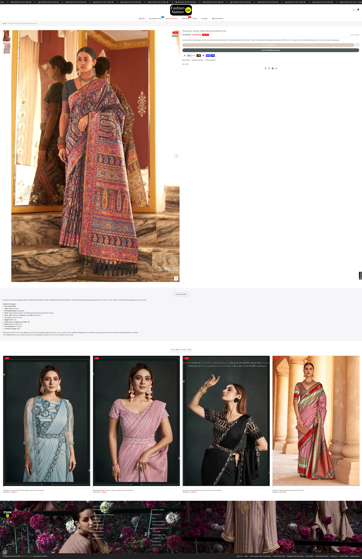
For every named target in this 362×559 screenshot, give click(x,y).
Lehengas (204, 18)
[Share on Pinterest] (272, 68)
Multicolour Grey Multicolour (22, 315)
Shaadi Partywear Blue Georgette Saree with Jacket (73, 490)
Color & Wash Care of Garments (163, 521)
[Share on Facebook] (265, 68)
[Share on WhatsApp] (276, 68)
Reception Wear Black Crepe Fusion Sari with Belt (252, 490)
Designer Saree (11, 309)
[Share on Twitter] (269, 68)
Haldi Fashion (97, 521)
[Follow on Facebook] (4, 522)
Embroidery (14, 311)
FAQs (154, 518)
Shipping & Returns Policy (160, 528)
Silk (9, 322)
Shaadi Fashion (97, 538)
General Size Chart (158, 525)
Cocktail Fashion (98, 531)
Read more (335, 40)
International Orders (159, 535)
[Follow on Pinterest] (11, 522)
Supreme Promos (26, 556)
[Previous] (14, 156)
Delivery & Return (197, 60)
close (360, 2)
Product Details (181, 294)
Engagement (97, 518)
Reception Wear (98, 535)
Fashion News (156, 545)
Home (5, 23)
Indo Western (219, 18)
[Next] (176, 156)
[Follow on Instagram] (7, 522)
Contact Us (156, 538)
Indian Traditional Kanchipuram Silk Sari (339, 490)
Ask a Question (210, 60)
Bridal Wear (186, 18)
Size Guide (186, 60)
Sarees (195, 18)
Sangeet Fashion (98, 528)
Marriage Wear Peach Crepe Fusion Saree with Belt (163, 490)
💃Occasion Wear (171, 18)
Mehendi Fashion (98, 525)
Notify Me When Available (271, 50)
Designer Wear (158, 18)
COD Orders (156, 531)
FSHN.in (45, 556)
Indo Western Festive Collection (103, 515)
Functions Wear (13, 317)
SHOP (143, 18)
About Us (155, 515)
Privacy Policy (156, 542)
